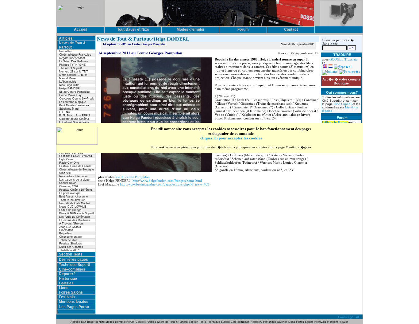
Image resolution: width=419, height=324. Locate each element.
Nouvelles (65, 51)
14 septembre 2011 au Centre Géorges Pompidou (135, 44)
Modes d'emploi (115, 321)
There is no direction (72, 199)
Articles (66, 38)
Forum (131, 321)
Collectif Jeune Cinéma (74, 118)
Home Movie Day (70, 95)
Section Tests (71, 254)
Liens (63, 288)
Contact (141, 321)
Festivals (67, 297)
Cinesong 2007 (68, 186)
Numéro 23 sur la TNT (73, 71)
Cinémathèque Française (75, 54)
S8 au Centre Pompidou (74, 91)
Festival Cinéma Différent (75, 189)
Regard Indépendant (72, 58)
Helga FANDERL (70, 88)
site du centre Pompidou (132, 177)
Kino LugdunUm (69, 85)
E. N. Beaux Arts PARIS (74, 115)
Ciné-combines (72, 269)
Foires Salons (71, 292)
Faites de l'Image (70, 210)
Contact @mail (349, 317)
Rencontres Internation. (74, 176)
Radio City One (69, 162)
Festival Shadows (70, 243)
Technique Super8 (74, 265)
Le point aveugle (69, 193)
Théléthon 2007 (69, 250)
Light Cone (66, 159)
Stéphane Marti (69, 108)
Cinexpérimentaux (70, 236)
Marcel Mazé (67, 78)
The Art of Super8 (70, 68)
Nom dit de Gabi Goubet (74, 203)
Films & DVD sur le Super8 (76, 213)
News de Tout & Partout (172, 321)
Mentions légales (73, 301)
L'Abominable (67, 81)
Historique (68, 278)
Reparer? (67, 274)
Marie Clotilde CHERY (73, 74)
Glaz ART (65, 172)
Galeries (66, 283)
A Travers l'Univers (71, 223)
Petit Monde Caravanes (74, 105)
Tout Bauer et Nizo (93, 321)
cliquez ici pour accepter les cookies (231, 138)
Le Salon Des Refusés (73, 61)
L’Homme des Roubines (74, 220)
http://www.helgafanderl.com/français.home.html (167, 180)
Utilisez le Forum (335, 122)
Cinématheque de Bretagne (76, 169)
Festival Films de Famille (75, 166)
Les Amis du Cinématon (74, 216)
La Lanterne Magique (72, 101)
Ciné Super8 (343, 104)
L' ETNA (64, 112)
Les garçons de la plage (74, 179)
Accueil (76, 321)
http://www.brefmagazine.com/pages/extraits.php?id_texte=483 (164, 184)
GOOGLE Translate (343, 59)
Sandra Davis (67, 183)
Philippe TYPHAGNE (72, 64)
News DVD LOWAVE (72, 206)
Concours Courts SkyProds (76, 98)
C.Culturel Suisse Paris (74, 122)
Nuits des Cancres (71, 246)
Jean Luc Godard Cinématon (70, 228)
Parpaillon (65, 233)
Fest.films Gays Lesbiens (75, 156)
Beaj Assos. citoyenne (73, 196)
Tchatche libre (68, 240)
